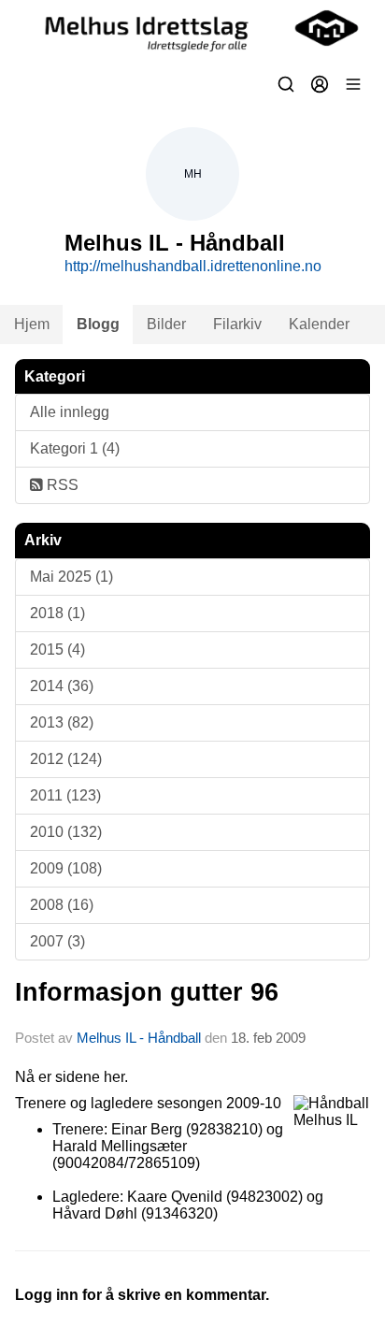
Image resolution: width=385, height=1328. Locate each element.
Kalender (319, 324)
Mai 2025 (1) (71, 577)
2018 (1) (57, 613)
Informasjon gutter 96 (146, 992)
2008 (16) (61, 905)
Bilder (166, 324)
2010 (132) (66, 832)
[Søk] (286, 84)
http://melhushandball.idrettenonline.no (192, 266)
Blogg (98, 324)
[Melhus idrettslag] (192, 28)
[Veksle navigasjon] (353, 84)
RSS (60, 485)
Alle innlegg (69, 412)
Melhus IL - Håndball (139, 1038)
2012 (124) (66, 759)
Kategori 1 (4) (75, 448)
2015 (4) (57, 649)
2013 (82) (61, 722)
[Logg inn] (319, 84)
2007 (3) (57, 941)
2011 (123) (65, 795)
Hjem (32, 324)
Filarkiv (237, 324)
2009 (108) (66, 868)
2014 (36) (61, 686)
